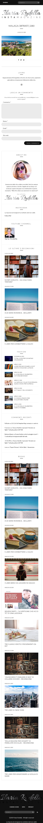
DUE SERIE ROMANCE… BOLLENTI (18, 313)
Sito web (5, 135)
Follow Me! (8, 216)
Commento (7, 102)
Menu (6, 2)
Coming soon (14, 807)
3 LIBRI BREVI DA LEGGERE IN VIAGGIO (20, 583)
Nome (5, 121)
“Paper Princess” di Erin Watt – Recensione (22, 447)
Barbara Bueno (9, 434)
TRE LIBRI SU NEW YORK (14, 710)
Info (23, 807)
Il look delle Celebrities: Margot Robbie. (23, 406)
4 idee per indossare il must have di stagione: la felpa (24, 367)
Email (5, 128)
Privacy (31, 807)
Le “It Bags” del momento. (23, 390)
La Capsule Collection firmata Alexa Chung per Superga (25, 383)
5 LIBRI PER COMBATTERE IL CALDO (19, 344)
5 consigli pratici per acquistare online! (22, 399)
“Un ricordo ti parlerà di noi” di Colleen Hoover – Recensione (19, 678)
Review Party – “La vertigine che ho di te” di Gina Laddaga (21, 612)
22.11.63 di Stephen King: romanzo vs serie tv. (24, 423)
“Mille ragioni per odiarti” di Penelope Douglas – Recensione (19, 742)
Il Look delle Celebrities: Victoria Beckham (23, 375)
